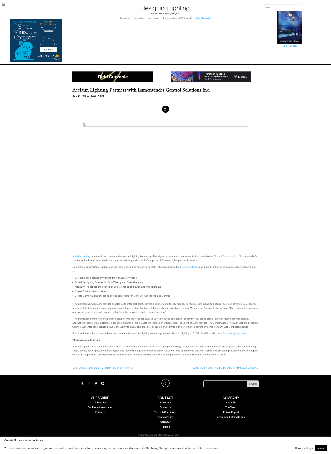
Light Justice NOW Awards (177, 18)
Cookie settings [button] (304, 448)
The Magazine (204, 18)
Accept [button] (321, 448)
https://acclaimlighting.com (231, 333)
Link (78, 95)
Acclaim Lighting (81, 256)
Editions (100, 412)
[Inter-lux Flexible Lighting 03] (112, 81)
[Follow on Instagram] (103, 383)
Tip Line (165, 426)
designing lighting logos (231, 417)
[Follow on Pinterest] (96, 383)
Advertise (125, 18)
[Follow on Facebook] (75, 383)
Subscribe (139, 18)
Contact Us (165, 407)
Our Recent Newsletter (100, 407)
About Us (231, 402)
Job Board (153, 18)
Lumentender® (188, 266)
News (101, 95)
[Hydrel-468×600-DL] (211, 81)
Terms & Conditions (165, 412)
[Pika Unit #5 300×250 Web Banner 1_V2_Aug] (36, 61)
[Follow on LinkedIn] (89, 383)
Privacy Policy (165, 417)
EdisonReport (231, 412)
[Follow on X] (82, 383)
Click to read (290, 46)
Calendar (165, 422)
